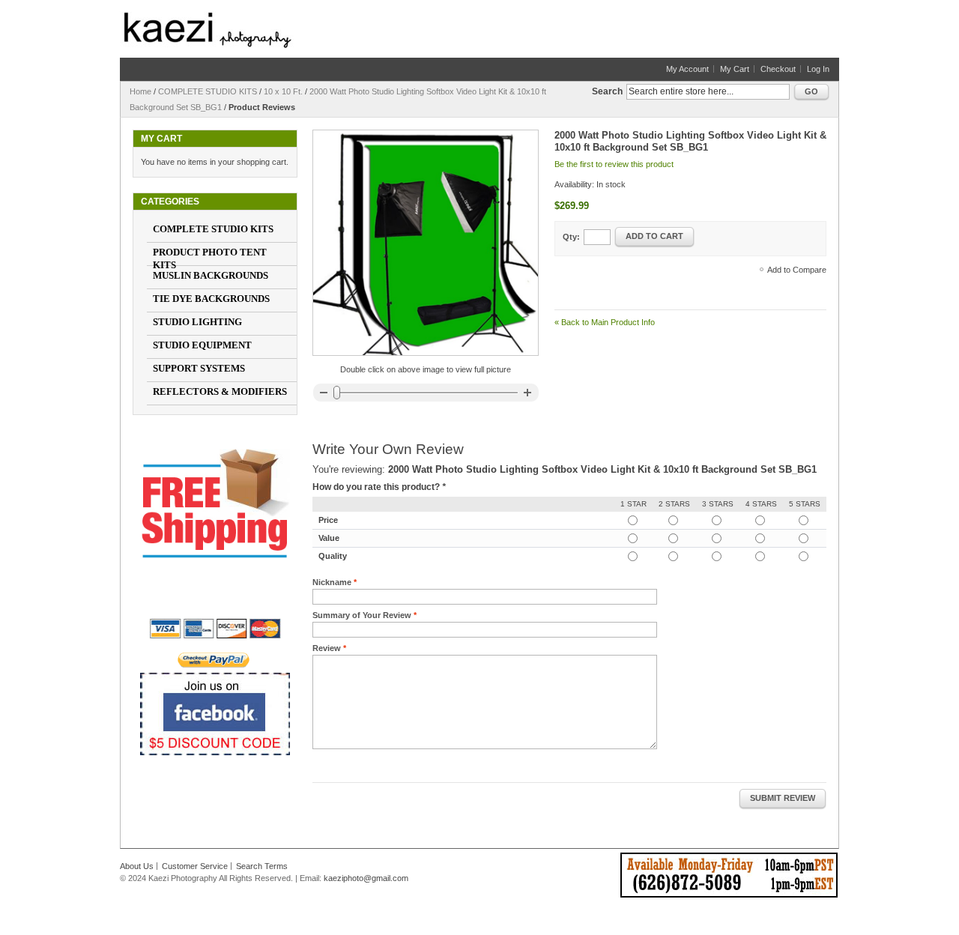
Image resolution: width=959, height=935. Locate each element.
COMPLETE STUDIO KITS (207, 91)
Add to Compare (796, 269)
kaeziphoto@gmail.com (366, 878)
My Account (687, 68)
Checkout (778, 68)
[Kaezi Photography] (207, 30)
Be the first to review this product (614, 164)
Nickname (331, 582)
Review (326, 648)
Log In (818, 68)
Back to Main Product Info (604, 322)
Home (140, 91)
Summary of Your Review (361, 615)
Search (607, 91)
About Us (137, 866)
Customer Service (195, 866)
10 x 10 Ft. (283, 91)
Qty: (571, 236)
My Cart (734, 68)
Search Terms (262, 866)
